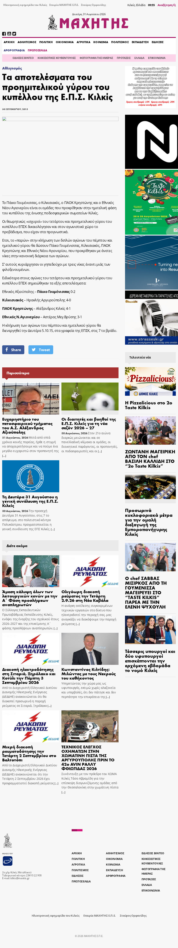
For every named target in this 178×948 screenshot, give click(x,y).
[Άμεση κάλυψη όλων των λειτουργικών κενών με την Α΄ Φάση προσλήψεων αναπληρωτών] (30, 571)
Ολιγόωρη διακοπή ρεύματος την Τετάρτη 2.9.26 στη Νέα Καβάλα (84, 595)
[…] (4, 456)
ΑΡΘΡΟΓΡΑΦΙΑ (14, 50)
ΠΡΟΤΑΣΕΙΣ (123, 58)
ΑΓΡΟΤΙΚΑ (83, 42)
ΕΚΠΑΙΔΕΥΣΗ (140, 42)
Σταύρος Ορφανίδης (93, 5)
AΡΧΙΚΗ (9, 42)
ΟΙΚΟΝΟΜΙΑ (65, 42)
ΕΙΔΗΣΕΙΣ (157, 42)
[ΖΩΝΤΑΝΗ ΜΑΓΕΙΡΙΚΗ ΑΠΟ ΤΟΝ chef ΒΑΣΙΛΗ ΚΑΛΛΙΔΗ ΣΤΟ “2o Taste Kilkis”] (150, 430)
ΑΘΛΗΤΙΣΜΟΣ (27, 42)
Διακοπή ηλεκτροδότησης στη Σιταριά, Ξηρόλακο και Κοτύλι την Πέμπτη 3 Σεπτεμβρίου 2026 (29, 675)
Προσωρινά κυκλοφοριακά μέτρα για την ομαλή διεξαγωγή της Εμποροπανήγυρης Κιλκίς (149, 522)
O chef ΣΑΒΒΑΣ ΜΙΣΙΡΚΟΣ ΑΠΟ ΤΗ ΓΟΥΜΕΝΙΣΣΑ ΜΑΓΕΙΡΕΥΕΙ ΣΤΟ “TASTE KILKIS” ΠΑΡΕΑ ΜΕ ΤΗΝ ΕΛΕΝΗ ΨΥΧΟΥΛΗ (146, 592)
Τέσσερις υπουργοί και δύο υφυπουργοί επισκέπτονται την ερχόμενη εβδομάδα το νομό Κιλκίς (150, 660)
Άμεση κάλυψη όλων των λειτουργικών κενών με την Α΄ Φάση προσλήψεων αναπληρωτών (30, 597)
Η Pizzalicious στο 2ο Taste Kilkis (148, 404)
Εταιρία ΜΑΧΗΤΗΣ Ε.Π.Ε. (64, 5)
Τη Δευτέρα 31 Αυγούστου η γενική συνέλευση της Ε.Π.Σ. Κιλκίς (30, 501)
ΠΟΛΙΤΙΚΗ (46, 42)
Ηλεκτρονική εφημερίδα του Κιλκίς (25, 5)
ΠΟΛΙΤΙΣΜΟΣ (120, 42)
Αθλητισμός (12, 68)
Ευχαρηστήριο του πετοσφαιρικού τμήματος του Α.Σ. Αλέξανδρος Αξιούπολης (27, 425)
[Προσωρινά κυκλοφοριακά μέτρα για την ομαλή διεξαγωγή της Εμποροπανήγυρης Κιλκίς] (150, 489)
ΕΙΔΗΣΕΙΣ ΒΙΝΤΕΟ (23, 58)
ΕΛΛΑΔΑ (139, 58)
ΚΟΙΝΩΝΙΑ (100, 42)
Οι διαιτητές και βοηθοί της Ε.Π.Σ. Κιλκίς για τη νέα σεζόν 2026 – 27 (88, 423)
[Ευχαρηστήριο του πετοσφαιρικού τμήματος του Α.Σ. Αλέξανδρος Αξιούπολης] (30, 399)
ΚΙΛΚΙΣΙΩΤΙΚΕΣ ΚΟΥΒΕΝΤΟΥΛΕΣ (57, 58)
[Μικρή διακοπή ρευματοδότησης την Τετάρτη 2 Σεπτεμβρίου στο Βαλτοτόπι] (30, 726)
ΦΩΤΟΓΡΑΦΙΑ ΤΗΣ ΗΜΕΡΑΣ (96, 58)
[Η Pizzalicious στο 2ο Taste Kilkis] (150, 381)
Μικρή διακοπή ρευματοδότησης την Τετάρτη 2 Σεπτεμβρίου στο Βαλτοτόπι (29, 753)
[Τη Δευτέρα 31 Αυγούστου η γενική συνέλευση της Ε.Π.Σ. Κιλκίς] (30, 476)
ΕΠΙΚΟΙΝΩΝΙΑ (156, 58)
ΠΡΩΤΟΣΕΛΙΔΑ (37, 50)
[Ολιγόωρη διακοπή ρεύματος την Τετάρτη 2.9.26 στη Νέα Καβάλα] (90, 571)
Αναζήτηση (165, 5)
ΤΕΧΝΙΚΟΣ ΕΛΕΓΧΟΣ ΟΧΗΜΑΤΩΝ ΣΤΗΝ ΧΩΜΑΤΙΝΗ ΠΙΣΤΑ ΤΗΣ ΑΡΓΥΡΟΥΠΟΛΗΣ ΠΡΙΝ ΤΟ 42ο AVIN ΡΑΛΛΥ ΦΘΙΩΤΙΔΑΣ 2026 (87, 757)
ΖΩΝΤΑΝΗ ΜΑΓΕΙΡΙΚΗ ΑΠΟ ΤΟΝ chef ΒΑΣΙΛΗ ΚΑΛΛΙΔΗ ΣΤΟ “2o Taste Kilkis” (150, 458)
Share (16, 349)
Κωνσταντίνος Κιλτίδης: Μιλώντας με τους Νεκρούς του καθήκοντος (88, 673)
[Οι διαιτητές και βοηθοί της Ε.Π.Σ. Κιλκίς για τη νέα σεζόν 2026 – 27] (90, 399)
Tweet (44, 349)
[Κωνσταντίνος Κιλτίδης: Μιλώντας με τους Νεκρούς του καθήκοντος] (90, 649)
